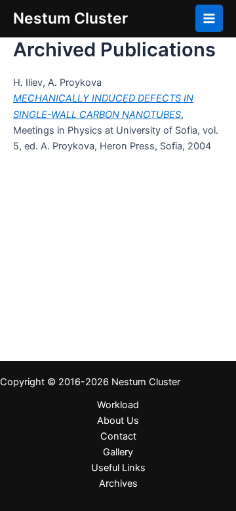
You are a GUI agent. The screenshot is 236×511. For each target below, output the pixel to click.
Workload (118, 405)
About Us (118, 420)
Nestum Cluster (70, 18)
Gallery (118, 452)
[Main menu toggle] (209, 18)
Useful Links (118, 468)
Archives (118, 483)
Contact (118, 436)
